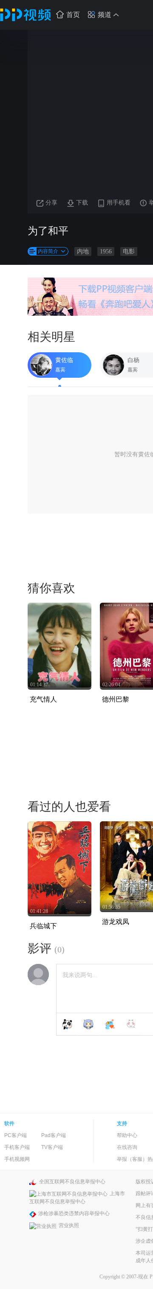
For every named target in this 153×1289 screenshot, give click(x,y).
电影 (129, 251)
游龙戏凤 (115, 921)
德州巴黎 (115, 699)
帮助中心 (127, 1135)
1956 (106, 251)
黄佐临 (64, 360)
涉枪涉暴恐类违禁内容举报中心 (74, 1213)
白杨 (133, 360)
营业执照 (69, 1225)
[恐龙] (109, 1024)
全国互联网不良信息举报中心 (72, 1182)
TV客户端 (52, 1147)
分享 (51, 202)
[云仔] (131, 1024)
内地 (83, 251)
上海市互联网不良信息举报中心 (77, 1198)
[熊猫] (67, 1024)
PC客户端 (15, 1135)
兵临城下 (43, 926)
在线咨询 (127, 1147)
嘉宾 (60, 370)
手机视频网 (17, 1159)
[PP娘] (88, 1024)
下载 (82, 202)
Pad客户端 (53, 1135)
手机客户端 (17, 1147)
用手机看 (118, 202)
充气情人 (43, 699)
